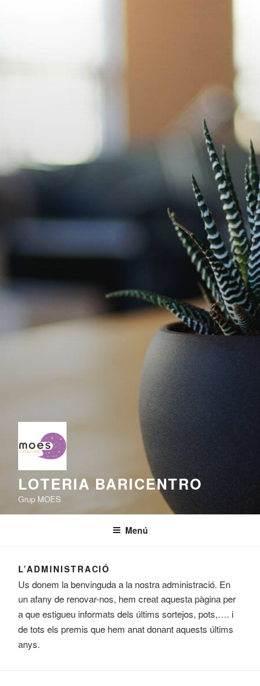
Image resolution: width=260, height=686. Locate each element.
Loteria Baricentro (110, 483)
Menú (136, 530)
